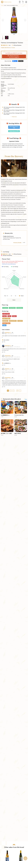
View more (14, 116)
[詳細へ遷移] (7, 407)
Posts (21, 61)
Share (15, 61)
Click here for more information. (9, 264)
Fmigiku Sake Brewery (5, 47)
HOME (2, 5)
